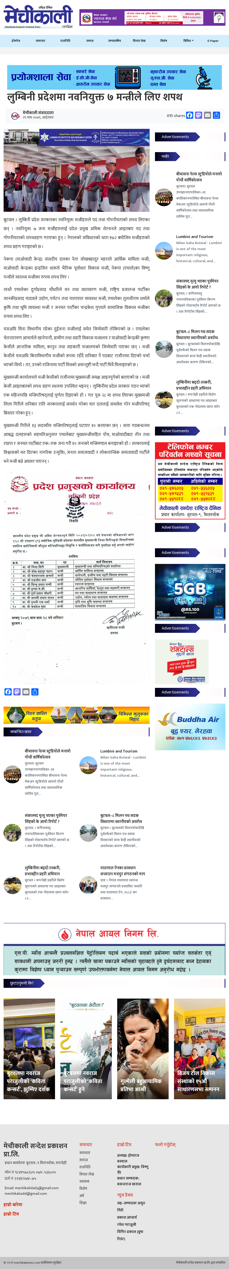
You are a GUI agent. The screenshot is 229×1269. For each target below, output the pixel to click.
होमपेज (16, 41)
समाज (89, 41)
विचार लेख (139, 41)
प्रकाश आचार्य (127, 1217)
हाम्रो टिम (11, 1214)
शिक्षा (83, 1203)
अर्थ (81, 1196)
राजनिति (65, 41)
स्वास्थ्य (84, 1181)
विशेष (163, 41)
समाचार (40, 41)
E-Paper (213, 41)
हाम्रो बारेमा (13, 1205)
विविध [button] (187, 41)
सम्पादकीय (114, 41)
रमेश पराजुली (126, 1225)
